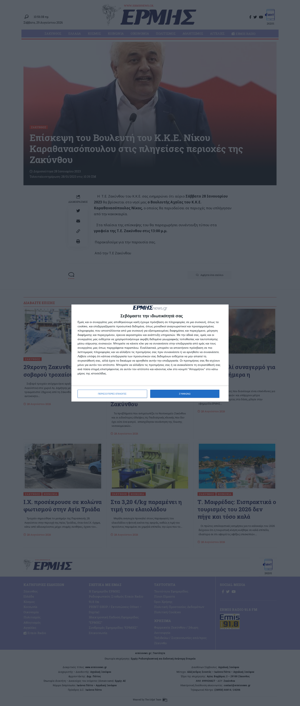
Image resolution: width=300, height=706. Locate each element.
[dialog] (150, 353)
